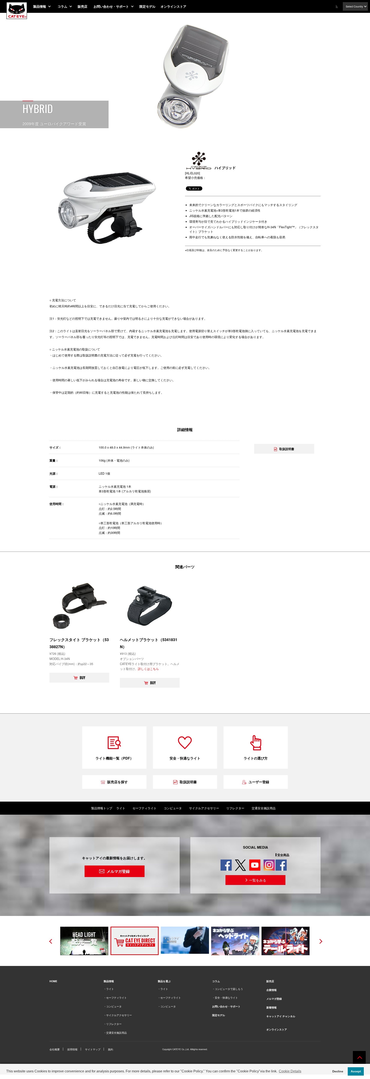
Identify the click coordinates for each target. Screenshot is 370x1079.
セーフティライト (145, 808)
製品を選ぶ (164, 981)
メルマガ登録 (118, 871)
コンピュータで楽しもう (229, 989)
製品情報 (39, 6)
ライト (120, 808)
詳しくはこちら (148, 669)
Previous (50, 941)
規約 (110, 1049)
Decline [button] (337, 1071)
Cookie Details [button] (290, 1071)
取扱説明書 (286, 448)
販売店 (82, 6)
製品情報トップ (101, 808)
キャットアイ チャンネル (280, 1016)
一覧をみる (257, 880)
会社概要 (54, 1049)
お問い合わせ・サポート (111, 6)
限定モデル (147, 6)
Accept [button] (356, 1071)
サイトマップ (92, 1049)
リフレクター (235, 808)
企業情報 (271, 990)
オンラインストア (173, 6)
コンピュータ (173, 808)
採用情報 (72, 1049)
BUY (82, 677)
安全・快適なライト (226, 997)
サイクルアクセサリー (204, 808)
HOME (53, 981)
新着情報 (271, 1007)
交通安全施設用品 (264, 808)
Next (319, 941)
